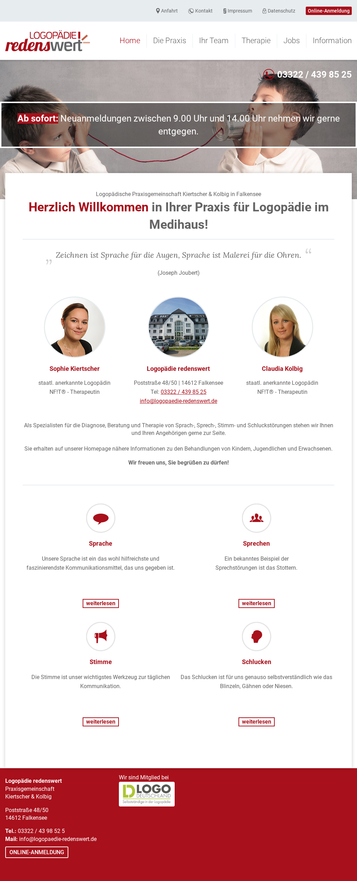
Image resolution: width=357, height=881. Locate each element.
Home (130, 40)
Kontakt (204, 11)
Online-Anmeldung (329, 11)
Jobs (291, 40)
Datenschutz (281, 11)
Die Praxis (169, 40)
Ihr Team (214, 40)
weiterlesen (100, 603)
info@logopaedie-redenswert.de (178, 401)
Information (332, 40)
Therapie (256, 40)
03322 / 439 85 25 (314, 74)
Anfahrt (169, 11)
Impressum (240, 11)
